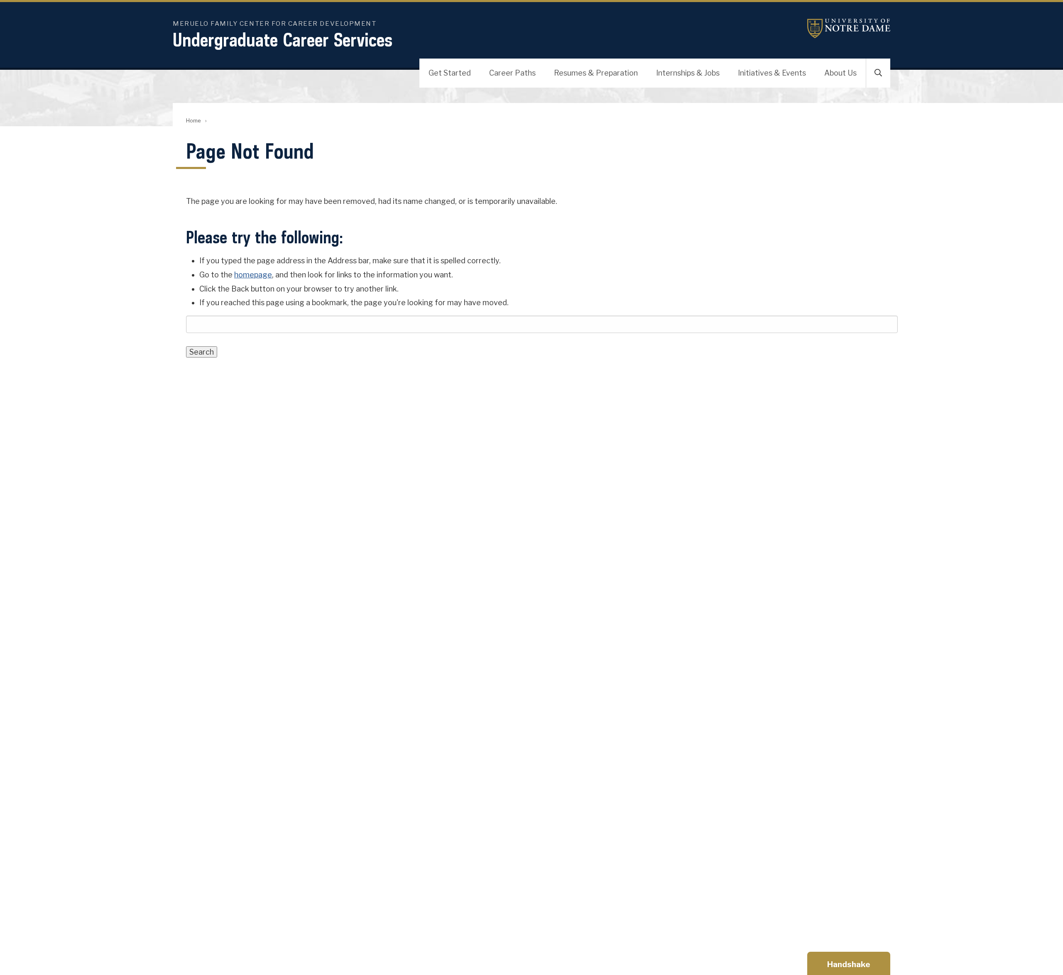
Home (193, 121)
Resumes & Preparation (596, 73)
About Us (840, 73)
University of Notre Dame (848, 28)
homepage (253, 274)
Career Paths (512, 73)
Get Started (450, 73)
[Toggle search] (878, 73)
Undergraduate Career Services (282, 39)
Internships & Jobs (688, 73)
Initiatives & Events (772, 73)
